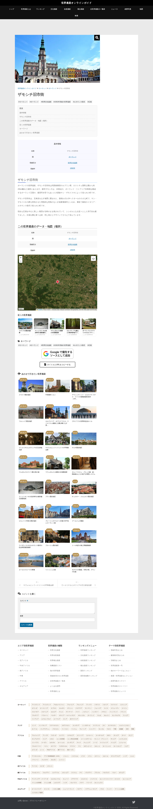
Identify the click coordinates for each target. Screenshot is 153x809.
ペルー (114, 772)
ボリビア (121, 772)
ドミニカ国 (47, 782)
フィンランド (114, 712)
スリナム (74, 772)
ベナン (46, 746)
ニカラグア (57, 782)
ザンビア (113, 739)
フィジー (109, 789)
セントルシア (127, 779)
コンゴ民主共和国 (72, 739)
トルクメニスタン (124, 725)
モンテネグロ (116, 715)
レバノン (62, 760)
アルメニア (80, 704)
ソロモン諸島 (56, 789)
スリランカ (96, 725)
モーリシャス (107, 746)
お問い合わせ (23, 801)
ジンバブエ (35, 742)
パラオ (102, 789)
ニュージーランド (68, 789)
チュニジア (87, 742)
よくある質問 (55, 686)
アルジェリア (36, 735)
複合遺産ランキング (88, 665)
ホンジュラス (99, 782)
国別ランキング (86, 671)
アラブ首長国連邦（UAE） (52, 756)
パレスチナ (44, 760)
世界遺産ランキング (88, 650)
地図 (141, 9)
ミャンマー (92, 729)
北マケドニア (74, 719)
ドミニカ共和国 (36, 782)
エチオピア (70, 735)
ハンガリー (95, 712)
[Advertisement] (119, 70)
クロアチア (78, 708)
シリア (125, 756)
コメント (24, 601)
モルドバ (106, 715)
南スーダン (70, 750)
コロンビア (65, 772)
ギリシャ (70, 708)
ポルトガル (81, 715)
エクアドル (55, 772)
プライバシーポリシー (37, 801)
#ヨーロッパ (22, 102)
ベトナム (74, 729)
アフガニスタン (36, 756)
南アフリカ (61, 750)
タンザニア (70, 742)
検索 (76, 16)
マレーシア (83, 729)
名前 (21, 616)
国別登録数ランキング (88, 676)
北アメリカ (24, 660)
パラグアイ (88, 772)
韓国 (132, 729)
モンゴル (101, 729)
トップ (11, 9)
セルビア (53, 712)
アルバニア (70, 704)
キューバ (65, 779)
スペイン (124, 708)
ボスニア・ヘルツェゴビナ (67, 715)
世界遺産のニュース (118, 691)
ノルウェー (85, 712)
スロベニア (44, 712)
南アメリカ (24, 671)
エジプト (62, 735)
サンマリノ (88, 708)
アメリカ (34, 766)
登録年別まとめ (117, 650)
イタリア (105, 704)
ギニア (131, 735)
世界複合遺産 (55, 660)
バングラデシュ (45, 729)
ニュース (114, 9)
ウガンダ (53, 735)
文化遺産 (54, 9)
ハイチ (65, 782)
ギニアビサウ (36, 739)
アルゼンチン (36, 772)
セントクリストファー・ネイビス (110, 779)
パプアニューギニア (91, 789)
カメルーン (89, 735)
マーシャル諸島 (119, 789)
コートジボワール (86, 739)
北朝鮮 (121, 729)
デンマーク (69, 712)
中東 (21, 676)
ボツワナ (53, 746)
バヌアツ (79, 789)
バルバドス (73, 782)
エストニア (123, 704)
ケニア (45, 739)
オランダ (34, 708)
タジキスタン (112, 725)
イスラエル (74, 756)
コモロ (52, 739)
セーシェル (61, 742)
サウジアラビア (115, 756)
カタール (105, 756)
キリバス (47, 789)
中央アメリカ (25, 665)
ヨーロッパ (43, 88)
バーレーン (35, 760)
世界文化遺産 (72, 163)
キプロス (53, 708)
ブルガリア (35, 715)
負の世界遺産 (55, 671)
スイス (106, 708)
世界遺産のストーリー (119, 686)
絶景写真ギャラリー (118, 681)
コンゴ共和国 (60, 739)
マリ (79, 746)
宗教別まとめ (116, 660)
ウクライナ (114, 704)
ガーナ (124, 735)
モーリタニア (118, 746)
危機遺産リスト (56, 665)
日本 (127, 729)
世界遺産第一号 (117, 665)
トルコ (132, 756)
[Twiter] (133, 802)
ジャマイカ (93, 779)
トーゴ (95, 742)
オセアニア (24, 686)
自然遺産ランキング (88, 660)
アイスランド (36, 704)
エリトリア (80, 735)
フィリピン (65, 729)
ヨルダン (53, 760)
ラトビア (125, 715)
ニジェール (122, 742)
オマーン (97, 756)
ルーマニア (57, 719)
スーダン (44, 742)
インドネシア (43, 725)
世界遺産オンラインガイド (76, 3)
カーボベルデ (100, 735)
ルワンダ (34, 750)
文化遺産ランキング (88, 655)
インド (34, 725)
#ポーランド (34, 102)
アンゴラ (45, 735)
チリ (81, 772)
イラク (83, 756)
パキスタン (55, 729)
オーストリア (44, 708)
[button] (57, 281)
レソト (42, 750)
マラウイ (72, 746)
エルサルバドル (55, 779)
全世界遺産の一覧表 (97, 9)
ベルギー (53, 715)
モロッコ (97, 746)
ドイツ (77, 712)
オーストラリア (36, 789)
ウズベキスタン (54, 725)
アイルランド (47, 704)
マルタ (99, 715)
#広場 (90, 102)
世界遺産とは (26, 9)
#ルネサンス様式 (79, 102)
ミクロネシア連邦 (37, 792)
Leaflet (40, 309)
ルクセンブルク (46, 719)
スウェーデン (115, 708)
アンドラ (89, 704)
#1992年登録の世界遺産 (62, 102)
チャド (79, 742)
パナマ (82, 782)
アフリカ (23, 681)
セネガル (52, 742)
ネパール (34, 729)
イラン (90, 756)
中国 (115, 729)
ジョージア (98, 708)
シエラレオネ (123, 739)
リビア (126, 746)
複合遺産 (81, 9)
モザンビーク (88, 746)
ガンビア (116, 735)
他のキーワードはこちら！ (121, 671)
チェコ (61, 712)
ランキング (40, 9)
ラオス (109, 729)
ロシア (65, 719)
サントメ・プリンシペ (101, 739)
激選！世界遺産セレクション (122, 676)
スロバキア (35, 712)
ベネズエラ (106, 772)
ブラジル (97, 772)
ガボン (109, 735)
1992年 (72, 168)
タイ (104, 725)
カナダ (42, 766)
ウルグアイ (46, 772)
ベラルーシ (44, 715)
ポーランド (53, 88)
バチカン (104, 712)
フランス (123, 712)
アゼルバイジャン (59, 704)
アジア (22, 655)
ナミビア (113, 742)
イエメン (66, 756)
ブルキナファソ (36, 746)
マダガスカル (63, 746)
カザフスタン (66, 725)
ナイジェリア (104, 742)
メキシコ (49, 766)
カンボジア (76, 725)
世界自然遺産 (55, 655)
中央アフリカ (51, 750)
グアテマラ (74, 779)
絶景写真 (128, 9)
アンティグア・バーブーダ (40, 779)
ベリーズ (89, 782)
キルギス (62, 708)
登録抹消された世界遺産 (59, 676)
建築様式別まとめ (117, 655)
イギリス (97, 704)
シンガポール (86, 725)
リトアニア (35, 719)
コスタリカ (84, 779)
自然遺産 (67, 9)
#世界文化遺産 (46, 102)
